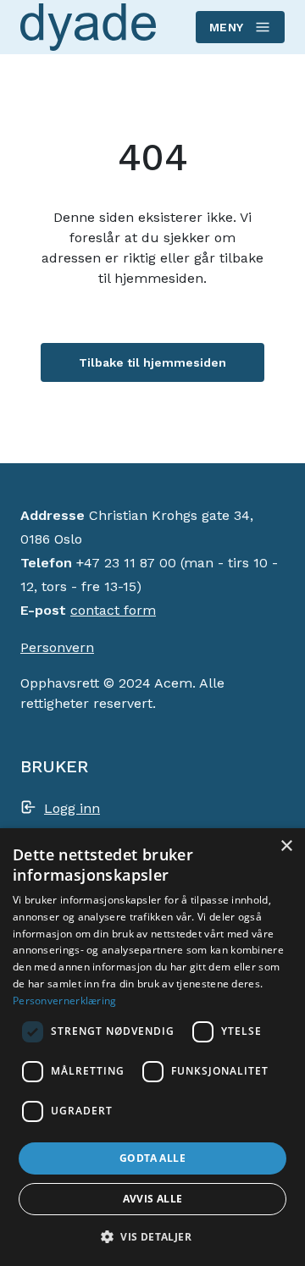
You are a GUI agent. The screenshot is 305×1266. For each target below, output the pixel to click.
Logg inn (72, 808)
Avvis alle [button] (153, 1198)
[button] (152, 1236)
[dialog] (152, 1047)
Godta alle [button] (152, 1158)
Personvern (57, 647)
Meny (226, 27)
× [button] (286, 846)
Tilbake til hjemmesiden (152, 362)
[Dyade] (88, 26)
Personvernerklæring (65, 1000)
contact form (113, 610)
